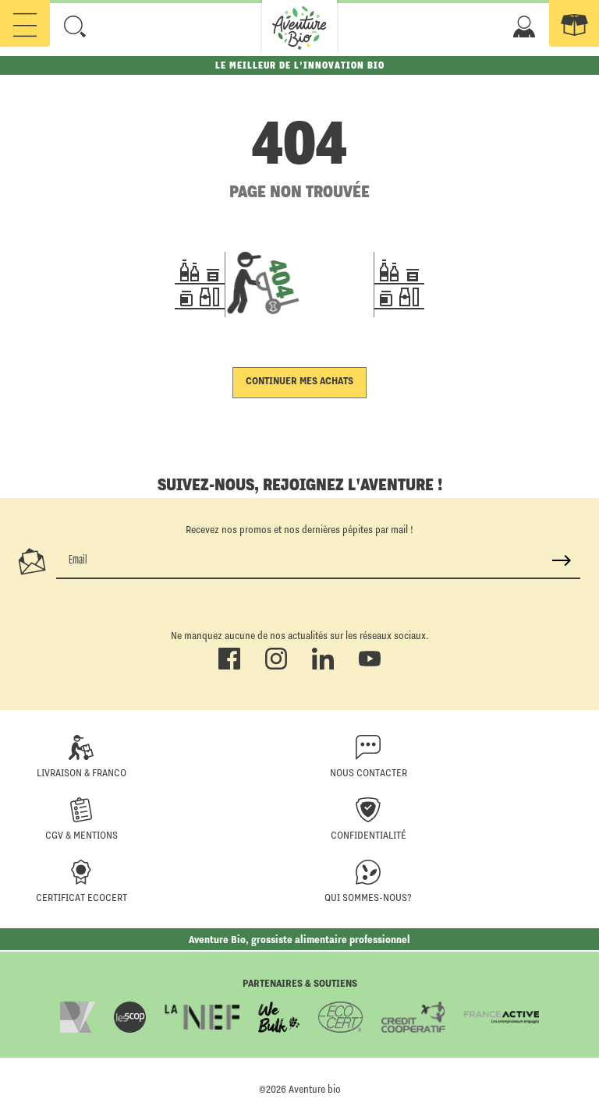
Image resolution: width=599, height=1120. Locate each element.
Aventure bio (315, 1089)
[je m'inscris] (561, 560)
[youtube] (370, 666)
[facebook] (229, 666)
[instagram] (276, 666)
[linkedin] (323, 666)
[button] (75, 26)
